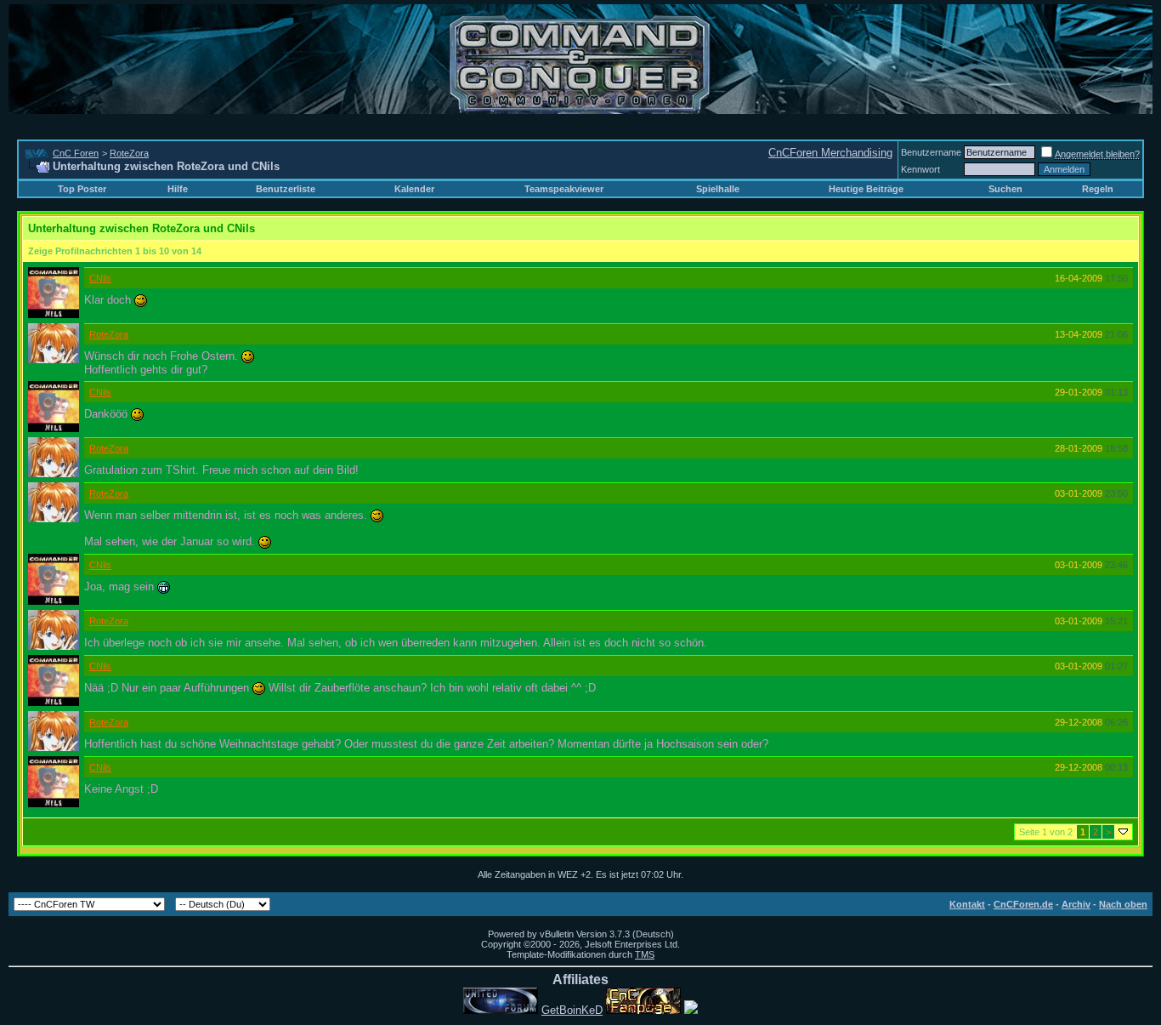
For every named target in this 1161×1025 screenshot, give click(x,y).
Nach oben (1123, 904)
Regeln (1097, 189)
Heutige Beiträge (866, 189)
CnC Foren (76, 153)
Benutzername (931, 152)
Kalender (414, 189)
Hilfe (177, 189)
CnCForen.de (1023, 904)
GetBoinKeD (572, 1010)
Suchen (1005, 189)
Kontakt (967, 904)
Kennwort (920, 169)
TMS (644, 954)
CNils (100, 278)
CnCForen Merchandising (830, 152)
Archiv (1076, 904)
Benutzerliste (285, 189)
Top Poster (82, 189)
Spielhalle (717, 189)
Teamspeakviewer (563, 189)
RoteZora (129, 153)
